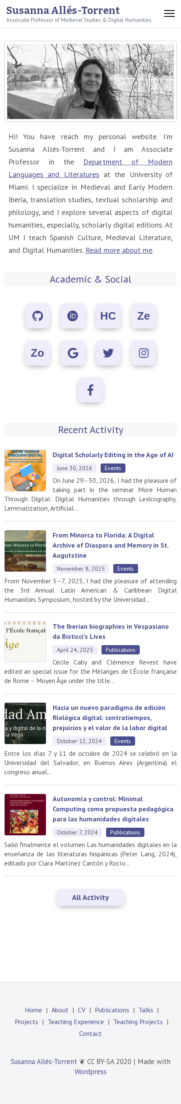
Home (33, 1010)
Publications (112, 1010)
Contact (90, 1033)
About (60, 1010)
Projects (26, 1021)
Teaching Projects (138, 1021)
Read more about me (118, 250)
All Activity (90, 897)
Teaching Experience (76, 1021)
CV (81, 1010)
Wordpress (90, 1071)
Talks (145, 1010)
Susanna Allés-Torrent (63, 10)
